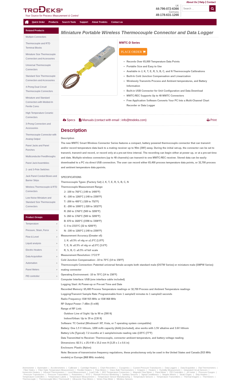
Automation (31, 263)
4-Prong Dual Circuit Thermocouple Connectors (39, 89)
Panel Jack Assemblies (37, 163)
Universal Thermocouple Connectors (38, 67)
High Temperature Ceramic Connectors (39, 115)
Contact (211, 2)
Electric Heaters (34, 250)
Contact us (117, 22)
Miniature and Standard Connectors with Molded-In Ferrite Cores (39, 102)
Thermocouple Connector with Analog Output (41, 136)
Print (213, 120)
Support (84, 22)
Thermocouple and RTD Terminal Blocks (38, 45)
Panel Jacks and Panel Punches (37, 147)
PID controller (33, 276)
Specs (70, 120)
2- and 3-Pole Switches (37, 169)
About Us (191, 2)
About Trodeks (99, 22)
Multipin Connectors (36, 37)
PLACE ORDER (132, 51)
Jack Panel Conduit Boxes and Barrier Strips (41, 178)
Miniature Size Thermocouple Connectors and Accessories (41, 56)
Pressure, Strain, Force (37, 230)
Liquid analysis (33, 243)
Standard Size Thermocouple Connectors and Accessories (41, 78)
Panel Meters (32, 269)
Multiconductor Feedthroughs (41, 156)
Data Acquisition (34, 256)
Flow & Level (32, 236)
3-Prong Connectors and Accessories (38, 126)
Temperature (32, 223)
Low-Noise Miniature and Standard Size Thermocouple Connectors (41, 202)
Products (53, 22)
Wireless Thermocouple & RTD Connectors (41, 189)
